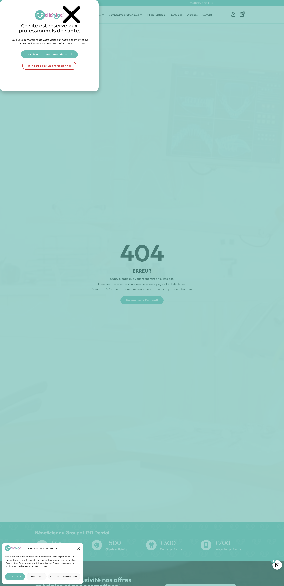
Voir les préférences (64, 576)
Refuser (36, 576)
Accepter (14, 576)
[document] (142, 293)
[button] (78, 548)
